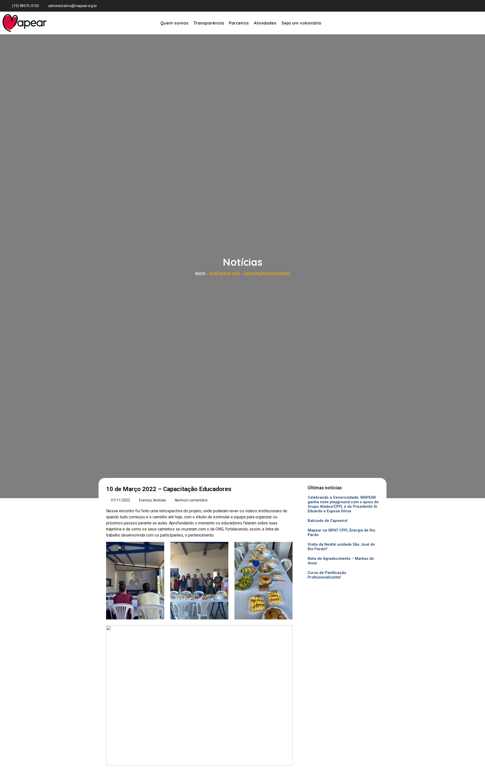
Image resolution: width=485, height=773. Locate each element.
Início (200, 274)
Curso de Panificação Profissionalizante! (327, 574)
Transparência (208, 23)
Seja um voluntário (301, 23)
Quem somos (174, 23)
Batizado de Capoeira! (328, 520)
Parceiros (239, 23)
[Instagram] (466, 6)
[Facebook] (457, 6)
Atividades (265, 23)
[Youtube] (475, 6)
